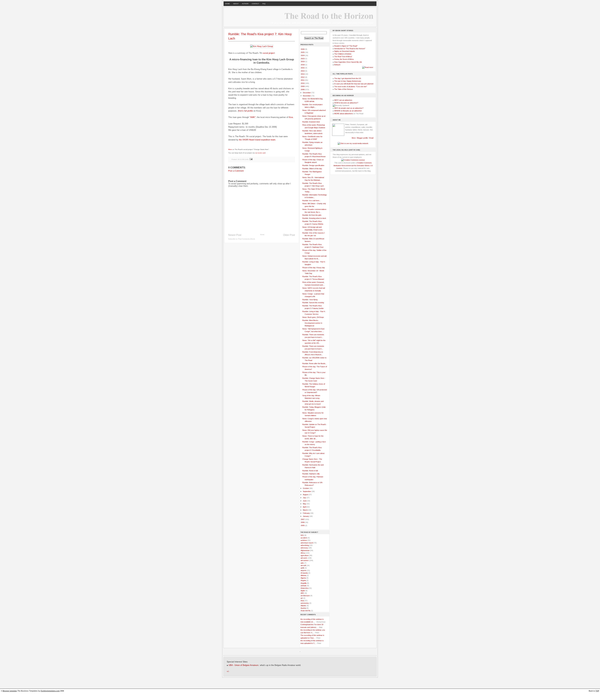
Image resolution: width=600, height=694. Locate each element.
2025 (303, 52)
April (305, 507)
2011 (303, 80)
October (306, 488)
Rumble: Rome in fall (310, 471)
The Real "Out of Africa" (343, 56)
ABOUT (236, 4)
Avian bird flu (305, 611)
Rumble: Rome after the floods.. (314, 363)
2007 (303, 519)
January (306, 516)
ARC (302, 593)
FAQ (263, 4)
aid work (304, 558)
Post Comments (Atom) (246, 239)
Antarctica (304, 588)
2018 (303, 65)
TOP (597, 691)
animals (303, 586)
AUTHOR (245, 4)
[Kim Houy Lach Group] (261, 46)
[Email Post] (251, 159)
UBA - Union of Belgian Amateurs (244, 665)
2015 (303, 68)
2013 (303, 74)
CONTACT (255, 4)
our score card (260, 153)
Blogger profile (362, 138)
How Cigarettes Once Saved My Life (348, 62)
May (305, 504)
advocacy (304, 548)
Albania (303, 575)
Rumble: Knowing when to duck (314, 218)
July (304, 498)
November (307, 96)
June (305, 501)
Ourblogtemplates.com (50, 691)
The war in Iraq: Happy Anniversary (347, 81)
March (305, 510)
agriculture (305, 555)
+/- (228, 671)
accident (304, 538)
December (307, 93)
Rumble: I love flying (310, 300)
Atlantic (303, 606)
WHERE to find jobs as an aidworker (348, 111)
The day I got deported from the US (347, 78)
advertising (305, 545)
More (230, 149)
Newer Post (234, 235)
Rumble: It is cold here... (311, 200)
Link (246, 159)
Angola (303, 580)
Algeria (303, 578)
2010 (303, 83)
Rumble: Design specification (313, 165)
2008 (303, 89)
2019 (303, 61)
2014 (303, 71)
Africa (303, 553)
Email (371, 138)
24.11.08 (241, 159)
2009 (303, 86)
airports (303, 570)
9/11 (302, 535)
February (306, 513)
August (306, 494)
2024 (303, 55)
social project (269, 53)
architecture (305, 596)
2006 (303, 522)
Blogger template (10, 691)
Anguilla (303, 583)
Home (262, 234)
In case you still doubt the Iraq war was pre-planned (353, 84)
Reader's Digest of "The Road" (346, 46)
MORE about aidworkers (343, 113)
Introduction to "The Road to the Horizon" (349, 49)
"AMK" (253, 117)
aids (302, 563)
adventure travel (307, 543)
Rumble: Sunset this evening (313, 302)
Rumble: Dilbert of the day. (312, 168)
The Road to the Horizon (328, 15)
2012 (303, 77)
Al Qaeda (304, 573)
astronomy (305, 603)
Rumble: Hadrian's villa (311, 474)
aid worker (305, 560)
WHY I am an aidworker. (343, 100)
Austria (303, 608)
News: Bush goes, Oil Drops (313, 317)
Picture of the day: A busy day (313, 268)
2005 (303, 525)
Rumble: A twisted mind (311, 122)
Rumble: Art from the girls (311, 215)
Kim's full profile (245, 111)
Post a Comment (236, 171)
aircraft (303, 565)
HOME (227, 4)
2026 (303, 49)
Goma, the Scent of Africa (344, 59)
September (307, 491)
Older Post (289, 235)
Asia (302, 601)
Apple (303, 591)
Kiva (291, 117)
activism (304, 540)
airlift (302, 568)
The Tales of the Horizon (343, 89)
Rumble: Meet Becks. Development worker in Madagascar (312, 323)
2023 (303, 59)
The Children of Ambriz (342, 54)
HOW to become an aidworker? (346, 103)
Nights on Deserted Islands (344, 51)
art (302, 598)
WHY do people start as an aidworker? (348, 108)
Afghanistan (305, 550)
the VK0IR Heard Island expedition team (257, 140)
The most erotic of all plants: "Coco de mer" (350, 86)
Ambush (337, 65)
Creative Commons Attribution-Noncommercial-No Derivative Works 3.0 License (353, 165)
